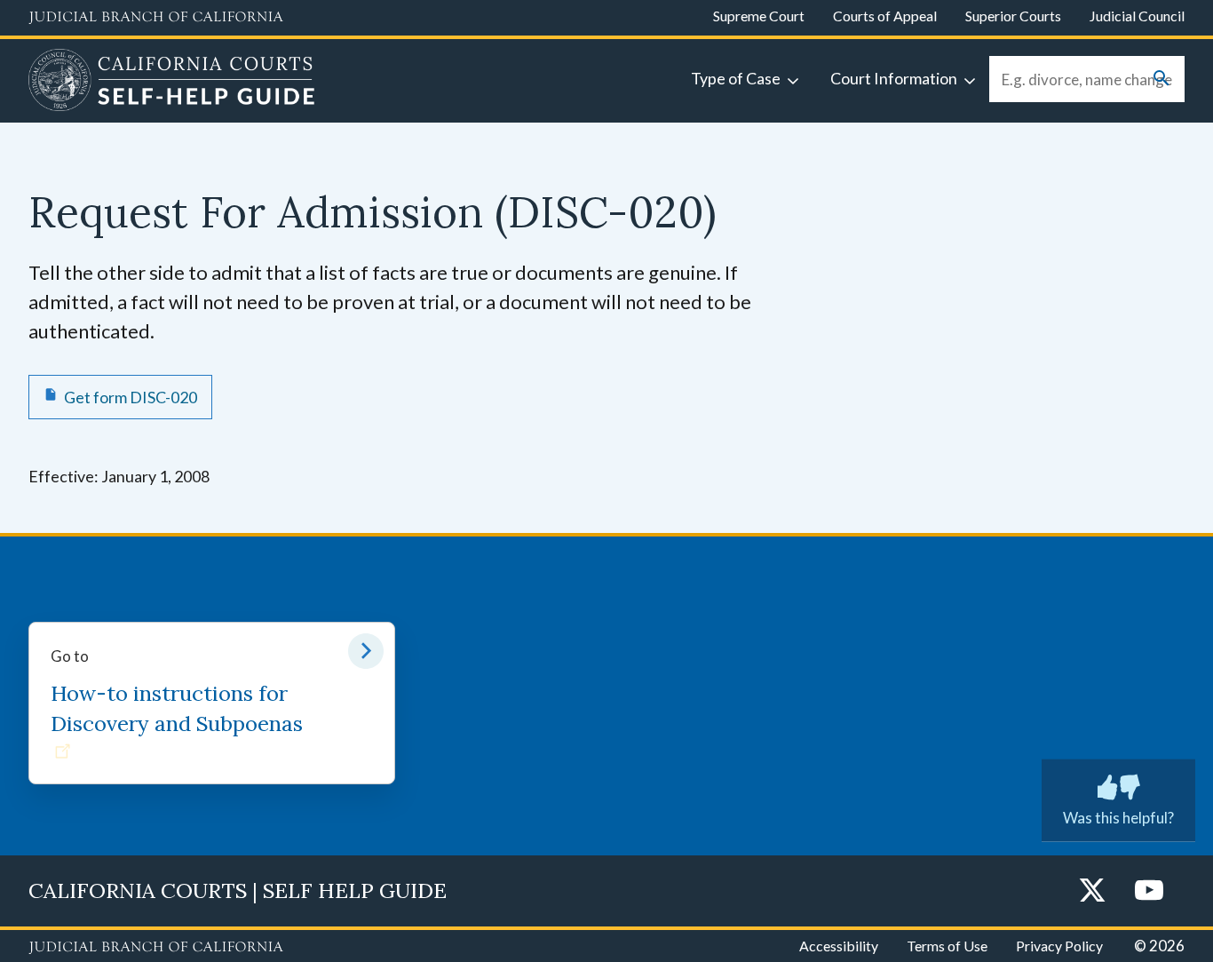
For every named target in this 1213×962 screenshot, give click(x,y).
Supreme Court (759, 15)
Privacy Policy (1059, 945)
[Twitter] (1092, 891)
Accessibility (838, 945)
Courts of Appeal (885, 15)
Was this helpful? (1118, 817)
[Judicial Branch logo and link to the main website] (155, 18)
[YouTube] (1149, 891)
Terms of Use (947, 945)
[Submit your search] (1161, 79)
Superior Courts (1013, 15)
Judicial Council (1137, 15)
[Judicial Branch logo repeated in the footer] (155, 948)
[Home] (171, 83)
